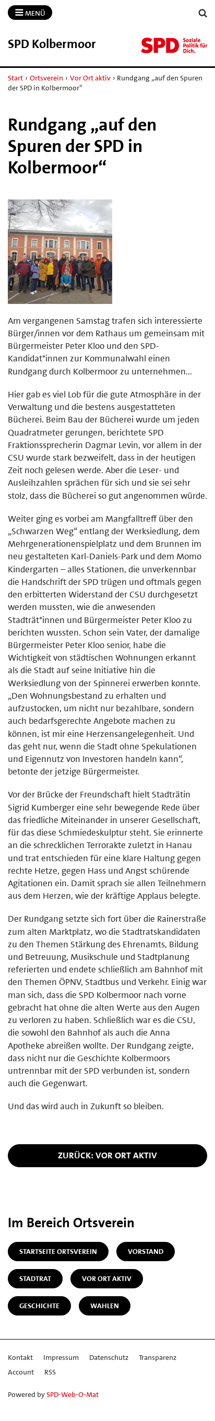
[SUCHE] (203, 13)
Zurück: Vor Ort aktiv (107, 1155)
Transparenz (157, 1357)
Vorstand (145, 1251)
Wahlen (104, 1305)
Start (15, 78)
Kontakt (20, 1357)
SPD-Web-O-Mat (72, 1394)
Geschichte (39, 1305)
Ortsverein (46, 78)
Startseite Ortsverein (58, 1251)
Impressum (61, 1357)
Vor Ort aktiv (90, 78)
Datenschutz (108, 1357)
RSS (50, 1372)
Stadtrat (35, 1278)
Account (21, 1372)
